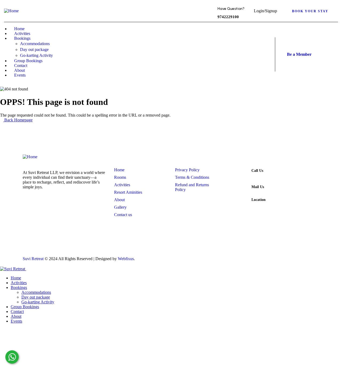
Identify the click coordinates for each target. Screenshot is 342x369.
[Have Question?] (206, 12)
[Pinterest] (259, 46)
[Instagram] (242, 61)
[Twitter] (226, 46)
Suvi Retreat (33, 258)
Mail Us (257, 187)
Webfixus (126, 258)
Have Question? (230, 8)
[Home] (11, 11)
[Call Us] (241, 173)
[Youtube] (261, 256)
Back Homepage (18, 120)
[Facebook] (242, 46)
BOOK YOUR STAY (310, 11)
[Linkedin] (312, 256)
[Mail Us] (241, 189)
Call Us (257, 171)
